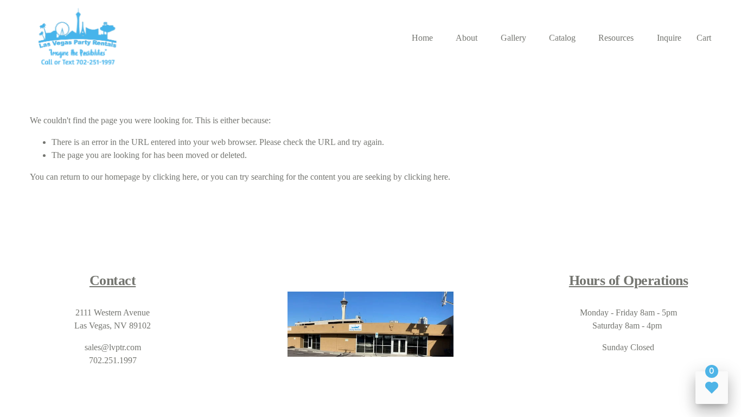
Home (422, 37)
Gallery (513, 37)
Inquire (669, 37)
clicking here (175, 176)
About (466, 37)
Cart (704, 37)
